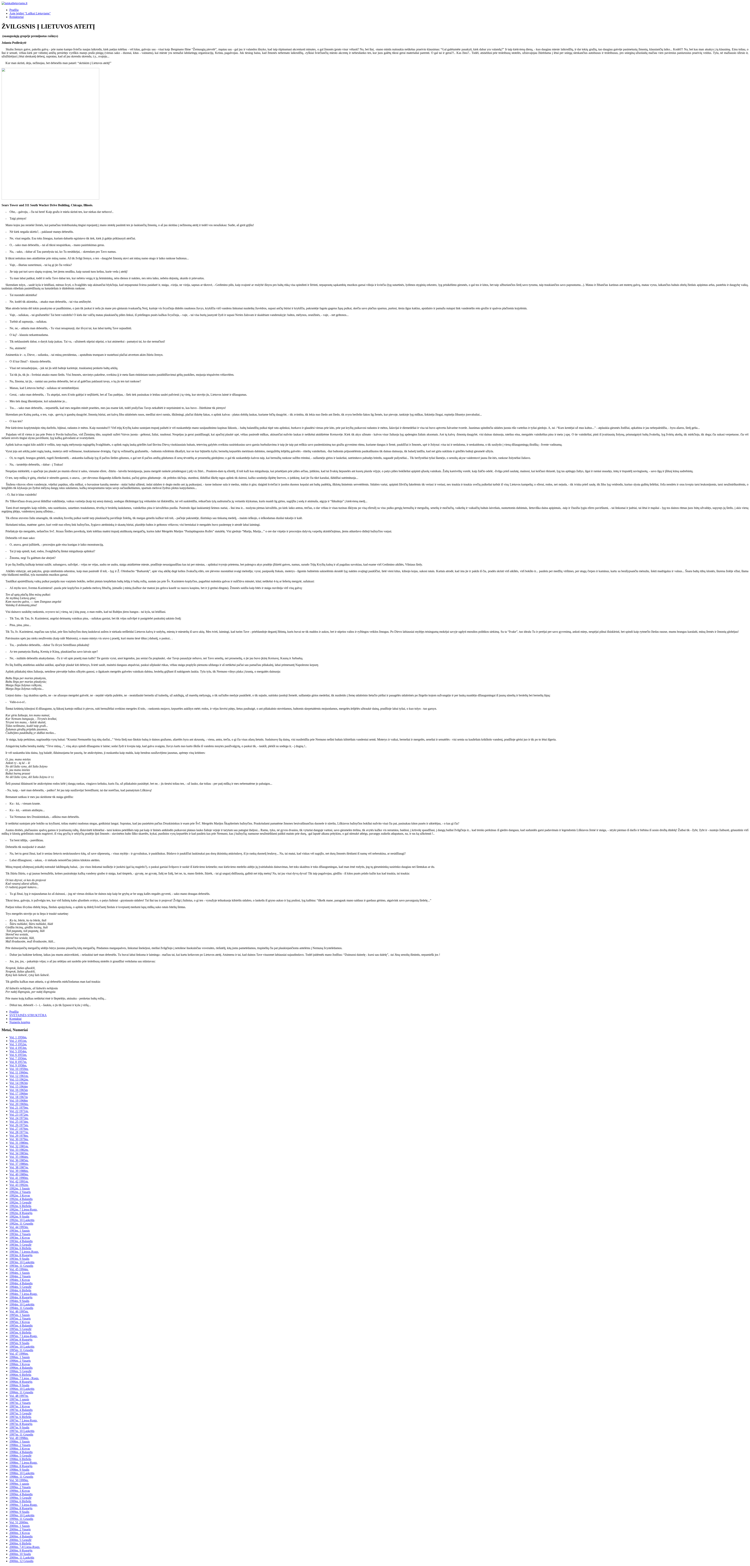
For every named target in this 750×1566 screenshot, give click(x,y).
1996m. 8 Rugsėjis (20, 1381)
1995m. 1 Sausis (19, 1315)
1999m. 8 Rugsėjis (20, 1508)
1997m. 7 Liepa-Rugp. (23, 1420)
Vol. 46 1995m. (19, 1311)
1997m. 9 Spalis (19, 1427)
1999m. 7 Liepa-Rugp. (23, 1504)
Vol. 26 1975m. (19, 1125)
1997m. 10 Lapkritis (21, 1431)
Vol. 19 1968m (18, 1100)
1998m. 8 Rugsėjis (20, 1466)
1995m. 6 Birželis (20, 1332)
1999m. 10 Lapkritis (21, 1515)
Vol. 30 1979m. (19, 1139)
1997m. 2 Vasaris (20, 1402)
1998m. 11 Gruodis (21, 1476)
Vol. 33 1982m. (19, 1149)
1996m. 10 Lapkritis (21, 1388)
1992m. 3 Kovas (19, 1195)
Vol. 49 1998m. (19, 1438)
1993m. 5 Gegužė (20, 1244)
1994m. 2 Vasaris (20, 1276)
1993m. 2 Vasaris (20, 1234)
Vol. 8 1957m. (18, 1062)
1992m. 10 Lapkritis (21, 1220)
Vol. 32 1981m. (19, 1146)
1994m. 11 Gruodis (21, 1308)
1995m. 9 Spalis (19, 1343)
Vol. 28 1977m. (19, 1132)
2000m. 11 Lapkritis (21, 1557)
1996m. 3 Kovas (19, 1364)
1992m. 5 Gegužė (20, 1202)
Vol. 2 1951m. (18, 1040)
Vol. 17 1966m (18, 1093)
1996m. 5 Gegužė (20, 1371)
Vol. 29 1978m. (19, 1135)
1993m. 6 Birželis (20, 1248)
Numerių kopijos (19, 1022)
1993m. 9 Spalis (19, 1258)
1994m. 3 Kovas (19, 1279)
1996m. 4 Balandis (21, 1367)
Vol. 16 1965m (18, 1090)
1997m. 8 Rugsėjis (20, 1424)
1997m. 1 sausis (19, 1399)
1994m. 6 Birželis (20, 1290)
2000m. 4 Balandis (21, 1536)
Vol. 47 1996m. (19, 1353)
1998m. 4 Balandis (21, 1452)
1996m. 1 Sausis (19, 1357)
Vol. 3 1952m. (18, 1044)
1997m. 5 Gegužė (20, 1413)
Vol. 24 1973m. (19, 1118)
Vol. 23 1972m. (19, 1114)
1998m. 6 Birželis (20, 1459)
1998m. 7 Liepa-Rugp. (23, 1462)
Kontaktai (15, 1018)
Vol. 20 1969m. (19, 1104)
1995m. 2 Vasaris (20, 1318)
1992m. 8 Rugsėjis (20, 1213)
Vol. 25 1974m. (19, 1121)
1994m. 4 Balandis (21, 1283)
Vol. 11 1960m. (18, 1072)
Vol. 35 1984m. (19, 1156)
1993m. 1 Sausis (19, 1230)
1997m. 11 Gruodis (21, 1434)
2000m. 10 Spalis (20, 1554)
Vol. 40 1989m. (19, 1174)
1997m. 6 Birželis (20, 1417)
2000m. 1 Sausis (19, 1526)
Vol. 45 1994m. (19, 1269)
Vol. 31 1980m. (19, 1142)
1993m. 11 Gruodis (21, 1265)
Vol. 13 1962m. (19, 1079)
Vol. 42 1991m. (19, 1181)
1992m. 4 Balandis (21, 1199)
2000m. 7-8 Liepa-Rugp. (24, 1547)
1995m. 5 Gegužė (20, 1329)
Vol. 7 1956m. (18, 1058)
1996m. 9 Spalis (19, 1385)
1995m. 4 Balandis (21, 1325)
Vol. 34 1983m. (19, 1153)
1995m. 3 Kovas (19, 1322)
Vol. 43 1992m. (19, 1185)
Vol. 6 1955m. (18, 1054)
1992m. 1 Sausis (19, 1188)
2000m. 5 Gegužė (20, 1540)
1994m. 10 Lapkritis (21, 1304)
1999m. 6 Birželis (20, 1501)
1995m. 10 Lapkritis (21, 1346)
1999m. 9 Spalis (19, 1511)
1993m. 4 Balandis (21, 1241)
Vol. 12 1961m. (19, 1076)
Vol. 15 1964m (18, 1086)
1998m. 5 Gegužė (20, 1455)
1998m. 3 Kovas (19, 1448)
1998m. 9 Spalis (19, 1469)
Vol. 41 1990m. (19, 1178)
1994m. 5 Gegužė (20, 1286)
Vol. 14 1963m (18, 1083)
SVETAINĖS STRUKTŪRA (28, 1015)
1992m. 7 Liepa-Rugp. (23, 1209)
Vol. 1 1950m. (18, 1037)
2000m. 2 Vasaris (20, 1529)
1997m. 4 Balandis (21, 1410)
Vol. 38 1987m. (19, 1167)
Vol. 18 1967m (18, 1097)
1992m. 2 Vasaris (20, 1192)
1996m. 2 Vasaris (20, 1360)
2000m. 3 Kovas (19, 1533)
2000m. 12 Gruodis (21, 1561)
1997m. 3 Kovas (19, 1406)
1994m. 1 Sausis (19, 1272)
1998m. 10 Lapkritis (21, 1473)
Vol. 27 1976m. (19, 1128)
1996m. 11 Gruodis (21, 1392)
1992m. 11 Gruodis (21, 1223)
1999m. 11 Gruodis (21, 1518)
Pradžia (14, 10)
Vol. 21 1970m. (19, 1107)
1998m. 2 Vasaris (20, 1445)
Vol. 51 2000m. (19, 1522)
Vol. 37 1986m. (19, 1163)
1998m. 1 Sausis (19, 1441)
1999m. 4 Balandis (21, 1494)
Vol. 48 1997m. (19, 1395)
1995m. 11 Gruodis (21, 1350)
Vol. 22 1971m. (19, 1111)
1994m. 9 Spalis (19, 1301)
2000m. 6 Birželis (20, 1543)
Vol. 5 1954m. (18, 1051)
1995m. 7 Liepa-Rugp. (23, 1336)
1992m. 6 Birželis (20, 1206)
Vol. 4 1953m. (18, 1047)
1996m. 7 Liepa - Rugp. (24, 1378)
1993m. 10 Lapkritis (21, 1262)
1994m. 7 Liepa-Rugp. (23, 1294)
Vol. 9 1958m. (18, 1065)
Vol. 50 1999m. (19, 1480)
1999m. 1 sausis (19, 1483)
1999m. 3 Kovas (19, 1490)
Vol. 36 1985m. (19, 1160)
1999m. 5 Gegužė (20, 1497)
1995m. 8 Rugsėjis (20, 1339)
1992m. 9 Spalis (19, 1216)
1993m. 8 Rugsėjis (20, 1255)
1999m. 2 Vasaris (20, 1487)
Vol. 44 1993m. (19, 1227)
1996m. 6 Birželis (20, 1374)
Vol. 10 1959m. (19, 1069)
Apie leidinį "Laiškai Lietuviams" (30, 13)
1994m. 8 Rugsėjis (20, 1297)
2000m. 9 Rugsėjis (20, 1550)
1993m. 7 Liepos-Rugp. (24, 1251)
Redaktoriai (16, 17)
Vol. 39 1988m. (19, 1170)
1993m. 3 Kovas (19, 1237)
